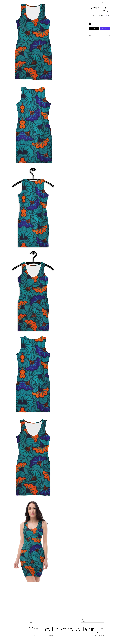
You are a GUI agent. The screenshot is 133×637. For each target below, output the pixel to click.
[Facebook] (96, 635)
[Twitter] (103, 635)
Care (90, 35)
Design (90, 37)
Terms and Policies (50, 635)
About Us (30, 622)
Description (91, 33)
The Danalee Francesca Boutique (36, 635)
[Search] (98, 2)
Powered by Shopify (44, 635)
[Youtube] (99, 635)
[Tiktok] (101, 635)
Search (30, 621)
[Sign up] (103, 621)
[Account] (100, 2)
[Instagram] (97, 635)
